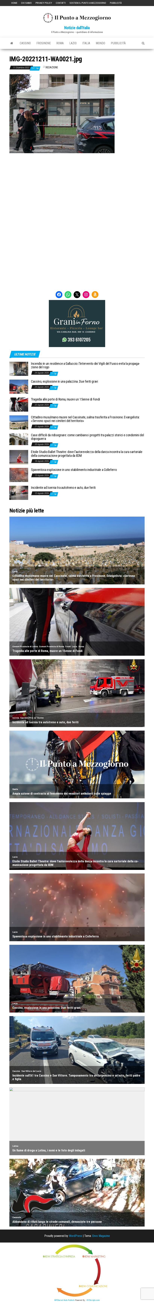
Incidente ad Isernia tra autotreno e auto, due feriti (63, 488)
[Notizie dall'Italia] (12, 43)
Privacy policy (43, 3)
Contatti (61, 3)
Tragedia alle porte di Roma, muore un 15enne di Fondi (65, 399)
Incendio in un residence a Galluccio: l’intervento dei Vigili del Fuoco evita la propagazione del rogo (85, 365)
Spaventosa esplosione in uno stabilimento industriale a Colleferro (74, 470)
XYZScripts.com (93, 1300)
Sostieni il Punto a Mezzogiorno (87, 3)
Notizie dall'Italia (77, 27)
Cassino (25, 43)
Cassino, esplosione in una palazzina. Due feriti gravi (64, 381)
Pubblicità (116, 3)
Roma (60, 43)
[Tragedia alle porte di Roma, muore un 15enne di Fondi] (18, 404)
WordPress (75, 1236)
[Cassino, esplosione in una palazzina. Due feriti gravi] (18, 386)
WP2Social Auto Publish (64, 1300)
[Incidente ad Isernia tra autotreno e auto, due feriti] (18, 492)
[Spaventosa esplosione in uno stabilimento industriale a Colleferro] (18, 475)
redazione (52, 67)
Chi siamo (26, 3)
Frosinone (43, 43)
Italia (86, 43)
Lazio (73, 43)
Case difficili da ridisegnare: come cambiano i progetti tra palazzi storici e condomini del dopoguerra (87, 437)
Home (14, 3)
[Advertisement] (77, 178)
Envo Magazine (101, 1236)
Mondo (100, 43)
